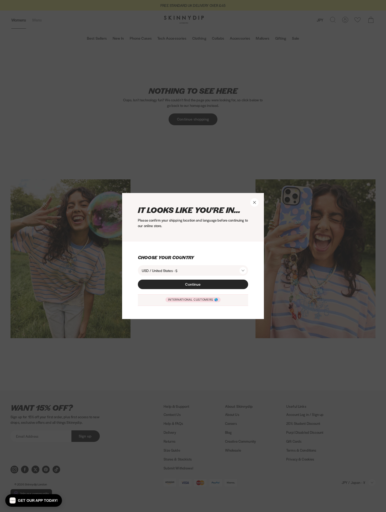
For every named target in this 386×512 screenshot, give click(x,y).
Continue (193, 284)
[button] (33, 500)
